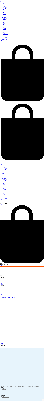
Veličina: (0, 273)
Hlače (0, 204)
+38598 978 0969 (3, 396)
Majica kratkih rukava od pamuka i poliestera (4, 284)
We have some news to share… (4, 393)
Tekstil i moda (2, 204)
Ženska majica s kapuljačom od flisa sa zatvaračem (4, 344)
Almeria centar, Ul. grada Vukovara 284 (5, 397)
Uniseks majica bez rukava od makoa (3, 295)
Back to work (3, 394)
